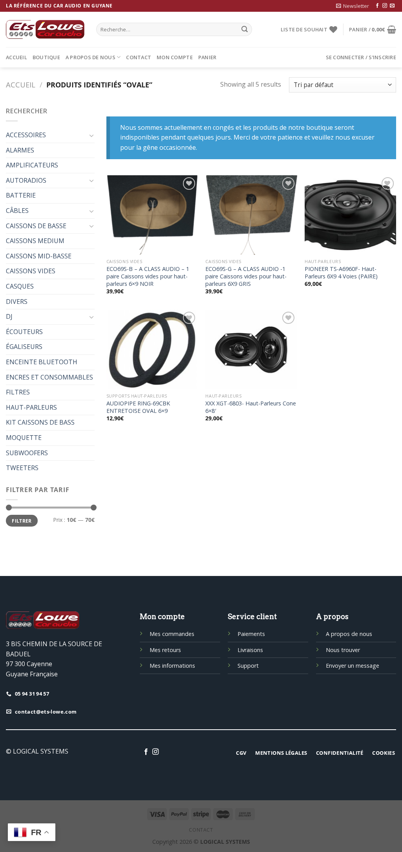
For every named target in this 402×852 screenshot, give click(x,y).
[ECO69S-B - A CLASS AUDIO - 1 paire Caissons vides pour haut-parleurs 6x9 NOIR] (152, 215)
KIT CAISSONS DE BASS (40, 422)
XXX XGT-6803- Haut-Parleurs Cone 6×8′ (250, 407)
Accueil (16, 57)
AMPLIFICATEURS (32, 165)
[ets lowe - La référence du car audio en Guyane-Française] (45, 29)
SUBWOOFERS (27, 453)
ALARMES (20, 150)
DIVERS (16, 301)
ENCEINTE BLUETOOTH (41, 362)
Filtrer (22, 521)
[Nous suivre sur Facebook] (377, 6)
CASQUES (20, 286)
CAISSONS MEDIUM (35, 240)
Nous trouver (343, 650)
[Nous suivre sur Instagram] (384, 6)
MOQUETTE (24, 437)
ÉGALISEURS (24, 346)
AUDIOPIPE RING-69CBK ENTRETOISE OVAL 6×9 (138, 407)
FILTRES (18, 392)
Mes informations (172, 665)
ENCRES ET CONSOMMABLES (49, 377)
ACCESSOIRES (26, 135)
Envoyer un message (352, 665)
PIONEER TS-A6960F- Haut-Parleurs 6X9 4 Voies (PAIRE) (341, 272)
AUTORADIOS (26, 180)
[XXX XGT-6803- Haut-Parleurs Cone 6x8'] (251, 349)
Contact (138, 57)
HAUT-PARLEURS (31, 407)
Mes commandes (172, 634)
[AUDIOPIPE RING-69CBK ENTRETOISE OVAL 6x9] (152, 349)
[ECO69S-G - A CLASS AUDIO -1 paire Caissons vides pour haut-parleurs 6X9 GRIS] (251, 215)
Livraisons (250, 650)
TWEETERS (22, 467)
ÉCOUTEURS (24, 331)
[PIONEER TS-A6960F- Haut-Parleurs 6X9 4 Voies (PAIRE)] (350, 215)
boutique (46, 57)
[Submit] (244, 29)
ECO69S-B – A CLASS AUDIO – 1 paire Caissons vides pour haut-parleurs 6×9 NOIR (147, 276)
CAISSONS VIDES (30, 271)
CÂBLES (17, 210)
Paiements (251, 634)
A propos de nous (90, 57)
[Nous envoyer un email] (392, 6)
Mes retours (165, 650)
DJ (9, 316)
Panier (207, 57)
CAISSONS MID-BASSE (38, 256)
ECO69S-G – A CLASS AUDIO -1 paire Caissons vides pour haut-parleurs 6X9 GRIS (246, 276)
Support (248, 665)
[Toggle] (91, 135)
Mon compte (175, 57)
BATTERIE (21, 195)
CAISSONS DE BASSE (36, 226)
